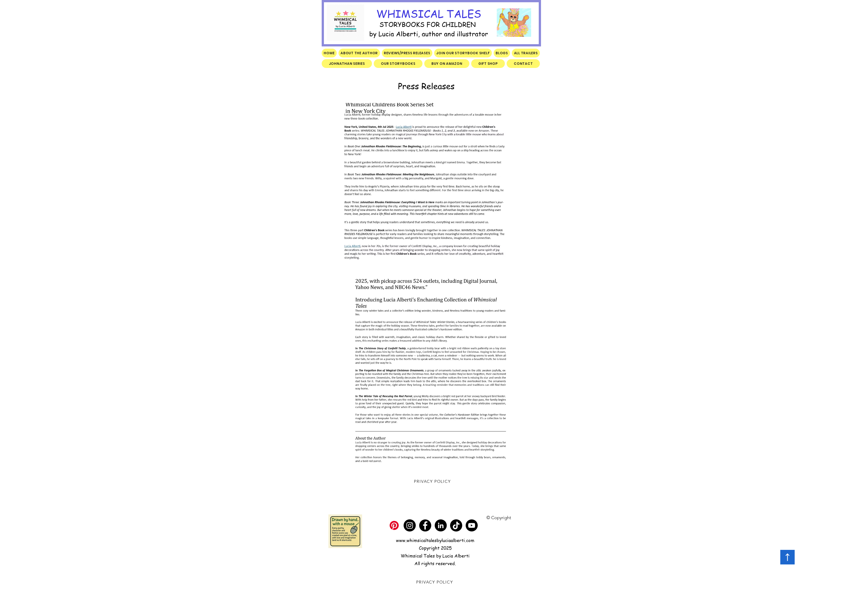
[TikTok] (456, 525)
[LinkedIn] (441, 525)
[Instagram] (410, 525)
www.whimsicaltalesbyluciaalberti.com (435, 540)
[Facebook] (425, 525)
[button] (514, 22)
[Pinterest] (394, 525)
